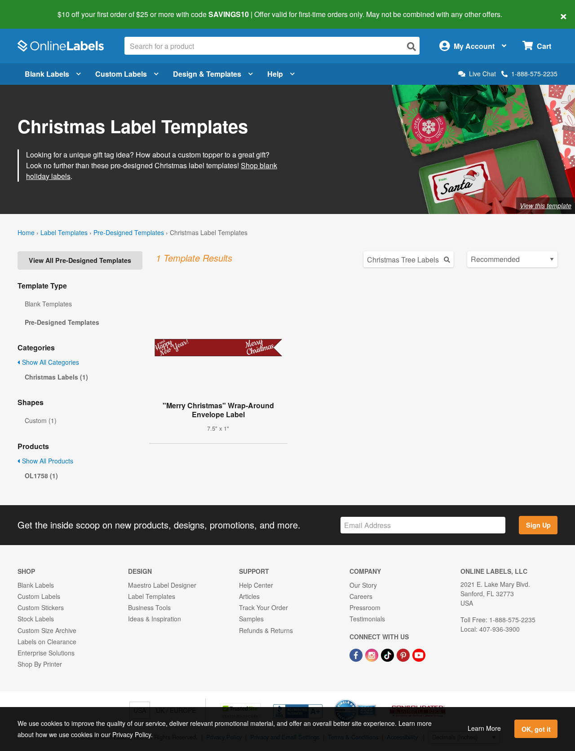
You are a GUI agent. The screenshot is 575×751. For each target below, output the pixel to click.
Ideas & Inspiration (154, 618)
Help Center (256, 585)
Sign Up (538, 524)
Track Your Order (263, 607)
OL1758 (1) (41, 475)
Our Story (363, 585)
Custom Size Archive (47, 630)
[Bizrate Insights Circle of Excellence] (373, 700)
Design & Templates (207, 74)
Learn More (484, 728)
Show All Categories (49, 362)
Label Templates (64, 232)
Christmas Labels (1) (56, 376)
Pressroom (364, 607)
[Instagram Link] (372, 654)
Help (275, 74)
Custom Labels (121, 74)
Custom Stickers (41, 607)
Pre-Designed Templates (128, 232)
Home (26, 232)
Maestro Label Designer (162, 585)
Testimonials (367, 618)
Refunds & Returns (266, 630)
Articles (249, 596)
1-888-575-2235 (534, 73)
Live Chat (482, 73)
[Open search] (411, 46)
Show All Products (46, 460)
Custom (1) (41, 420)
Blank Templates (48, 303)
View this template (545, 205)
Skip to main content (33, 8)
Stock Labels (36, 618)
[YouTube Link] (418, 654)
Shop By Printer (40, 663)
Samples (251, 618)
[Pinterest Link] (404, 654)
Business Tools (149, 607)
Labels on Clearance (47, 641)
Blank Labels (47, 74)
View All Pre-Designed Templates (80, 260)
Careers (360, 596)
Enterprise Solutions (46, 652)
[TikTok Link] (388, 654)
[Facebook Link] (356, 654)
